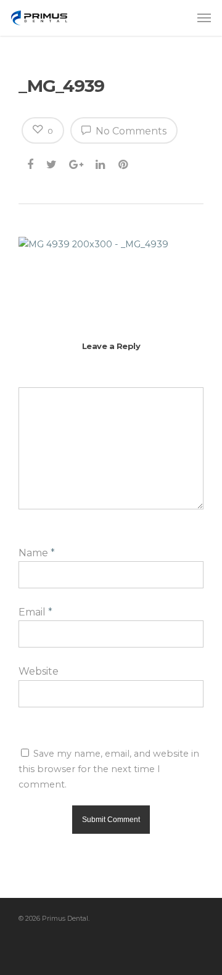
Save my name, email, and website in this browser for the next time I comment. (108, 769)
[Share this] (31, 162)
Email (35, 612)
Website (38, 671)
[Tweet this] (52, 162)
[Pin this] (124, 162)
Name (36, 553)
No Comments (129, 131)
